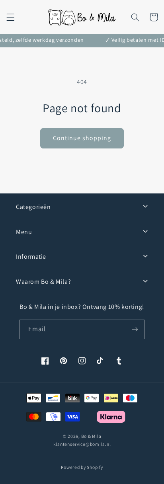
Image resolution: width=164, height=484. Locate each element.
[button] (10, 17)
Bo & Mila (91, 436)
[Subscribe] (135, 329)
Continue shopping (82, 138)
